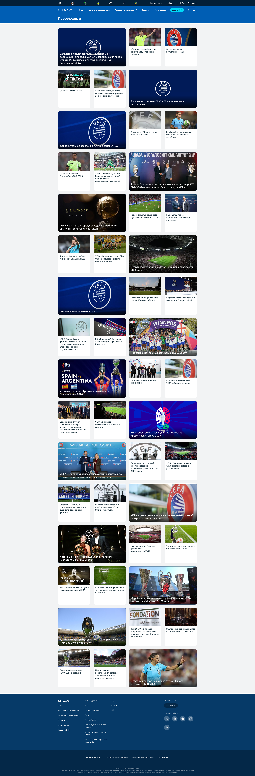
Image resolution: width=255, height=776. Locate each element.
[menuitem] (80, 10)
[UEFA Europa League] (72, 3)
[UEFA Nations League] (136, 3)
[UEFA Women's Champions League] (110, 3)
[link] (80, 10)
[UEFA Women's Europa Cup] (98, 3)
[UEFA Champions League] (59, 3)
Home (65, 10)
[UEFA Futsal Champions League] (123, 3)
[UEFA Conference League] (85, 3)
